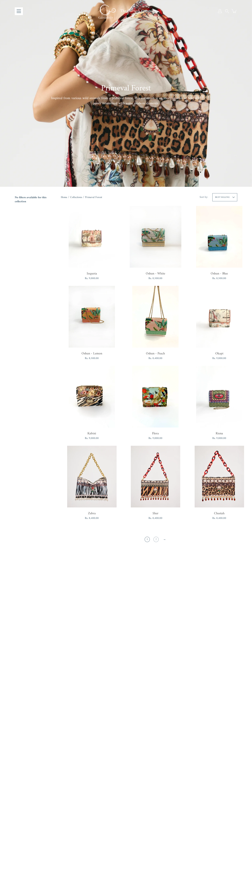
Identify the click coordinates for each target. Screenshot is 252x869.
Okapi (219, 353)
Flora (155, 433)
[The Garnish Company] (107, 11)
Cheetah (219, 513)
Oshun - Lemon (92, 353)
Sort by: (204, 197)
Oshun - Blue (219, 273)
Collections (76, 197)
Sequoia (92, 273)
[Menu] (19, 11)
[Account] (220, 11)
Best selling (222, 197)
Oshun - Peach (155, 353)
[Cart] (234, 11)
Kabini (91, 433)
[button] (227, 11)
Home (64, 197)
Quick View (92, 236)
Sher (155, 513)
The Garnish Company (138, 11)
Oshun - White (155, 273)
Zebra (92, 513)
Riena (219, 433)
